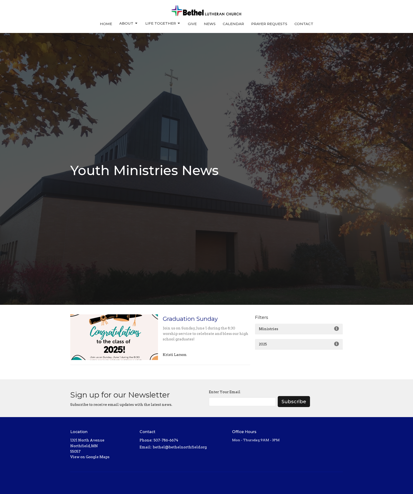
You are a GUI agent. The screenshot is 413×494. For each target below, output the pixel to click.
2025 (298, 344)
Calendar (233, 23)
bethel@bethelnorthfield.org (180, 447)
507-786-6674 (166, 440)
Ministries (298, 329)
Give (192, 23)
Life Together (160, 23)
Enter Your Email (224, 392)
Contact (303, 23)
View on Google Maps (89, 457)
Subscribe (294, 401)
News (210, 23)
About (126, 23)
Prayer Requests (269, 23)
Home (106, 23)
